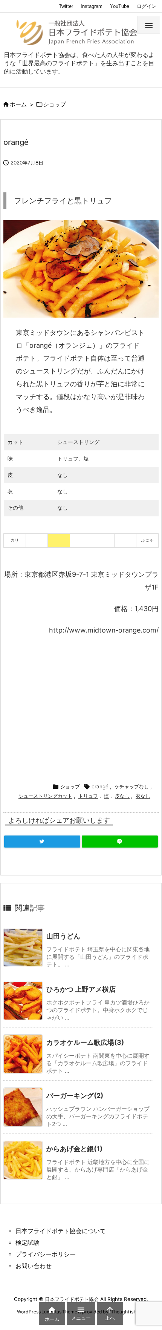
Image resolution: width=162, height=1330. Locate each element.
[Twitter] (42, 841)
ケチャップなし (132, 786)
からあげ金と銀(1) (74, 1149)
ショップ (54, 104)
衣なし (143, 796)
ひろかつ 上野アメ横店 (81, 989)
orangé (100, 786)
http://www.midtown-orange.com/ (104, 630)
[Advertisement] (66, 706)
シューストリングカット (45, 796)
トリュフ (88, 796)
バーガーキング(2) (74, 1096)
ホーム (18, 104)
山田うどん (63, 936)
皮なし (122, 796)
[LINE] (120, 841)
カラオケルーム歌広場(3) (85, 1042)
